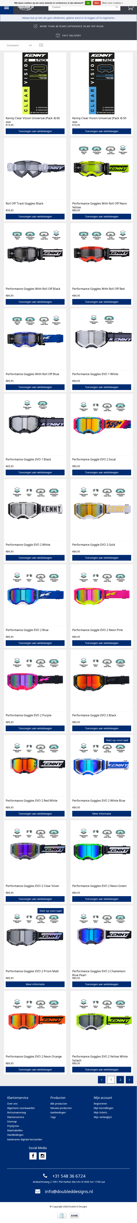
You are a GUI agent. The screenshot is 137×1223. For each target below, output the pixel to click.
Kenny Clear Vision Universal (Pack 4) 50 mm (99, 119)
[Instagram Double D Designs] (42, 1156)
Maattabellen (15, 1130)
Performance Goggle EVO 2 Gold (93, 545)
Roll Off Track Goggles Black (24, 203)
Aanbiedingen (58, 1112)
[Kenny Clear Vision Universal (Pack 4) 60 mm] (35, 83)
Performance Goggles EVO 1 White (95, 374)
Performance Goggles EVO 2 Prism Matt (32, 971)
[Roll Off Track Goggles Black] (35, 169)
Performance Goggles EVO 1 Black (28, 459)
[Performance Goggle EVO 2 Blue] (35, 595)
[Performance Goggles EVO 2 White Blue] (101, 766)
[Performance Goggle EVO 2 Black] (101, 680)
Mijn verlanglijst (103, 1117)
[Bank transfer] (74, 1215)
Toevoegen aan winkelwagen (35, 131)
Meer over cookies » (112, 3)
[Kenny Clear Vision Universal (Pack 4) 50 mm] (101, 83)
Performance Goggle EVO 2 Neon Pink (97, 630)
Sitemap (12, 1121)
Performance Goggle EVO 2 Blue (27, 630)
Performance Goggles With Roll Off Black (33, 289)
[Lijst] (41, 45)
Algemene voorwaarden (21, 1108)
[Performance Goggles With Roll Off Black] (35, 254)
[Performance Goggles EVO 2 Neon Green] (101, 851)
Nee (97, 3)
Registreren (100, 1103)
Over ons (12, 1103)
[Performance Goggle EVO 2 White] (35, 510)
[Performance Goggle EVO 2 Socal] (101, 424)
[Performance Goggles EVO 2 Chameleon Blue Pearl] (101, 936)
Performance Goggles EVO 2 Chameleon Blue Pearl (98, 972)
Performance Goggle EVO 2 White (28, 545)
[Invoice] (61, 1215)
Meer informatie (101, 813)
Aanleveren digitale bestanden (24, 1139)
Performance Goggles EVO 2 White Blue (98, 801)
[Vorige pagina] (101, 1079)
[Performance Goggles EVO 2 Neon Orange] (35, 1022)
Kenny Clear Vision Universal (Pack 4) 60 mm (33, 119)
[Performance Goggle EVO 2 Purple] (35, 680)
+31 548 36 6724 (68, 1176)
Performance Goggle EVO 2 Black (94, 715)
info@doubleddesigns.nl (69, 1191)
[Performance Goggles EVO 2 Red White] (35, 766)
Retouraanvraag (16, 1112)
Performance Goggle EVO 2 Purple (28, 715)
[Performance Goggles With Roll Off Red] (101, 254)
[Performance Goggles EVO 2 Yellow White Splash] (101, 1022)
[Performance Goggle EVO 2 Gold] (101, 510)
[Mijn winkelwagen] (130, 7)
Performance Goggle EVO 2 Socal (94, 459)
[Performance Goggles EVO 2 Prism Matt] (35, 936)
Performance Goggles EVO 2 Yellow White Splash (100, 1058)
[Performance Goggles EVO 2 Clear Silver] (35, 851)
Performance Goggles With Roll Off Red (98, 289)
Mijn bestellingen (103, 1108)
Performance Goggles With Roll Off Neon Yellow (99, 205)
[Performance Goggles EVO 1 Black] (35, 424)
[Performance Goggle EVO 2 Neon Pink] (101, 595)
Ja (88, 3)
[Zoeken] (116, 7)
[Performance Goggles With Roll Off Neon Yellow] (101, 169)
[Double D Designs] (30, 7)
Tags (53, 1117)
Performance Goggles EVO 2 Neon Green (99, 886)
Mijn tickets (100, 1112)
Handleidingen (15, 1134)
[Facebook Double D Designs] (33, 1156)
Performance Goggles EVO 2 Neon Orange (34, 1056)
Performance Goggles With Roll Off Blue (32, 374)
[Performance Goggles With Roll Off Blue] (35, 339)
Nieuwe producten (61, 1108)
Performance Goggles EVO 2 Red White (31, 801)
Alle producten (58, 1103)
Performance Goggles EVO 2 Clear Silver (32, 886)
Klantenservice (15, 1117)
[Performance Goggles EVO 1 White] (101, 339)
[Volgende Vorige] (129, 1079)
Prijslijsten (13, 1126)
